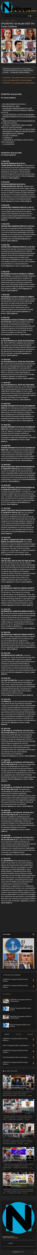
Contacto (10, 1243)
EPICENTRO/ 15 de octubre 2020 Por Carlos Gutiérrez (19, 77)
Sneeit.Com (21, 1251)
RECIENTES (7, 994)
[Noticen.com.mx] (18, 12)
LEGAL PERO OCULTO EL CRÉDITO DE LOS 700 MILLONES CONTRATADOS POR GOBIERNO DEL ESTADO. (17, 963)
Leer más (30, 1095)
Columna (13, 20)
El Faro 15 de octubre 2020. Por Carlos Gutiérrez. (17, 80)
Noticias (7, 20)
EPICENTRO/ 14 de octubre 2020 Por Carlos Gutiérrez (19, 83)
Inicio (2, 20)
